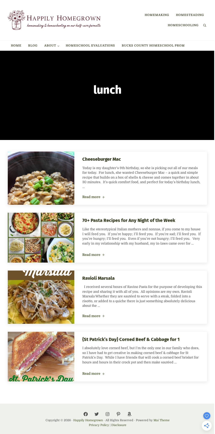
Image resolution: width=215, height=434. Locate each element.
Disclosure (118, 425)
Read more (93, 197)
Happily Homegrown (88, 420)
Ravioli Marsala (98, 278)
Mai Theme (161, 420)
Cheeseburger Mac (101, 159)
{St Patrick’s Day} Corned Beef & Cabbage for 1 (131, 339)
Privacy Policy (99, 425)
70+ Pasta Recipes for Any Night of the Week (128, 220)
